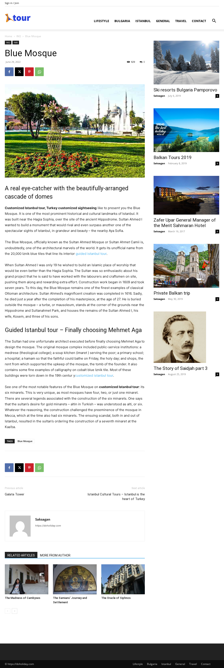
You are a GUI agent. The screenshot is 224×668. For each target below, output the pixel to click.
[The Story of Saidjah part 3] (186, 337)
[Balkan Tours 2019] (186, 130)
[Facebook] (9, 71)
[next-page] (14, 611)
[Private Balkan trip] (186, 266)
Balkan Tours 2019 (173, 157)
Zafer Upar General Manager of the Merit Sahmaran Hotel (185, 222)
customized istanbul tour (94, 375)
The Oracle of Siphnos (116, 598)
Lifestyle (101, 21)
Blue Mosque (25, 441)
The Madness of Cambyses (22, 598)
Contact (199, 21)
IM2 (18, 36)
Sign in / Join (12, 3)
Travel (181, 21)
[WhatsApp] (39, 71)
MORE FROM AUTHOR (55, 555)
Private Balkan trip (172, 293)
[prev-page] (7, 611)
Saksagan (42, 519)
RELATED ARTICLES (21, 555)
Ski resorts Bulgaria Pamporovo (185, 90)
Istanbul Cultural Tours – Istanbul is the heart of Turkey (116, 496)
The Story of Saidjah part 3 (181, 368)
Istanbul (143, 21)
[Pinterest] (29, 71)
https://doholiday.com (48, 525)
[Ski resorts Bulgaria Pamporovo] (186, 62)
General (163, 21)
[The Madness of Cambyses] (26, 579)
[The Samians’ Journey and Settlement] (74, 579)
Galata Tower (14, 494)
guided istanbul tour (91, 254)
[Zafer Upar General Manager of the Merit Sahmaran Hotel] (186, 195)
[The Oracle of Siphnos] (123, 579)
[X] (19, 71)
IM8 (16, 42)
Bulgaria (122, 21)
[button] (214, 21)
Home (8, 36)
